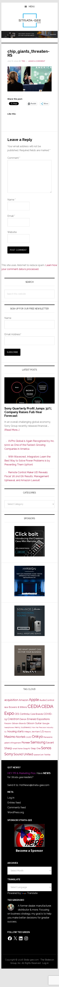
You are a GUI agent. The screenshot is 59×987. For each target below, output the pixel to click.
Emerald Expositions (38, 719)
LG (42, 731)
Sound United (23, 754)
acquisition (11, 700)
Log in (10, 797)
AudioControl (46, 700)
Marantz (47, 732)
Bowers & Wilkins (18, 707)
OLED (28, 737)
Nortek (20, 736)
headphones (9, 727)
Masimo (9, 737)
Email (11, 215)
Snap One (36, 748)
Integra (27, 731)
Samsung (38, 742)
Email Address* (12, 334)
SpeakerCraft (39, 755)
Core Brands (36, 714)
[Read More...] (11, 429)
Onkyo (37, 736)
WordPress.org (15, 812)
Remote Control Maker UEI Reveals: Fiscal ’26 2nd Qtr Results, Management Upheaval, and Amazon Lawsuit (26, 476)
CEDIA (34, 706)
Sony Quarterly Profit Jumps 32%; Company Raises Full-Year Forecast (28, 412)
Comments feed (16, 807)
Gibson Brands (19, 723)
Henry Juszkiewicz (23, 727)
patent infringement (12, 743)
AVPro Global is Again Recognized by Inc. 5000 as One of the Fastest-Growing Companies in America (29, 444)
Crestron (13, 719)
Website (12, 232)
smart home (18, 749)
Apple (34, 700)
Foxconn (7, 723)
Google (45, 723)
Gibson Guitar (34, 723)
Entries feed (14, 802)
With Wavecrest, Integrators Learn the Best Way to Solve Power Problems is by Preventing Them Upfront (27, 460)
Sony (8, 754)
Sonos (46, 748)
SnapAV (26, 748)
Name (11, 199)
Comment (13, 157)
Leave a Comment (36, 61)
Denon (23, 719)
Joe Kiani (35, 731)
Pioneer (25, 742)
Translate (32, 893)
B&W (6, 707)
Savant (50, 742)
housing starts (15, 731)
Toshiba (47, 755)
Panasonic (48, 737)
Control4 (25, 713)
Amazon (23, 700)
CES (17, 713)
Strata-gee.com (29, 20)
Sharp (8, 748)
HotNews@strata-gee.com (34, 785)
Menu (32, 6)
